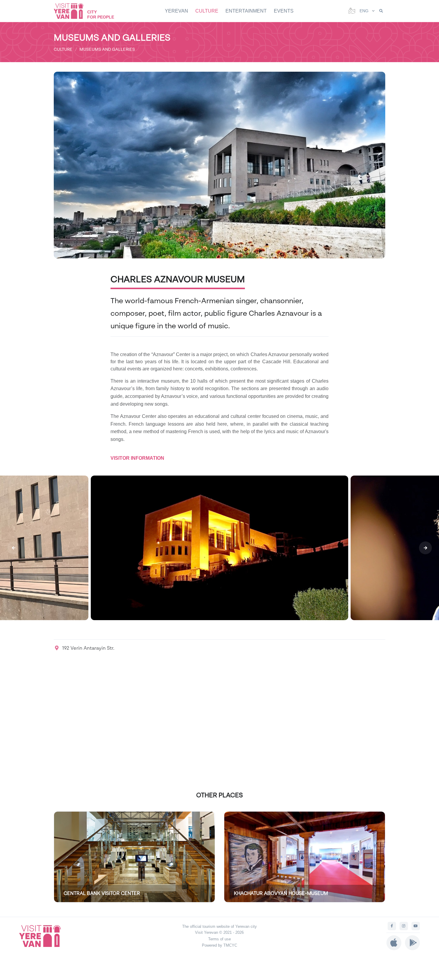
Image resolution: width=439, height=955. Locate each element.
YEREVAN (176, 10)
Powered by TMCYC (219, 945)
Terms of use (219, 939)
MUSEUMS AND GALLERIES (107, 49)
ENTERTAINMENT (246, 10)
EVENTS (284, 10)
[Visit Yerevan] (72, 11)
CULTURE (206, 10)
